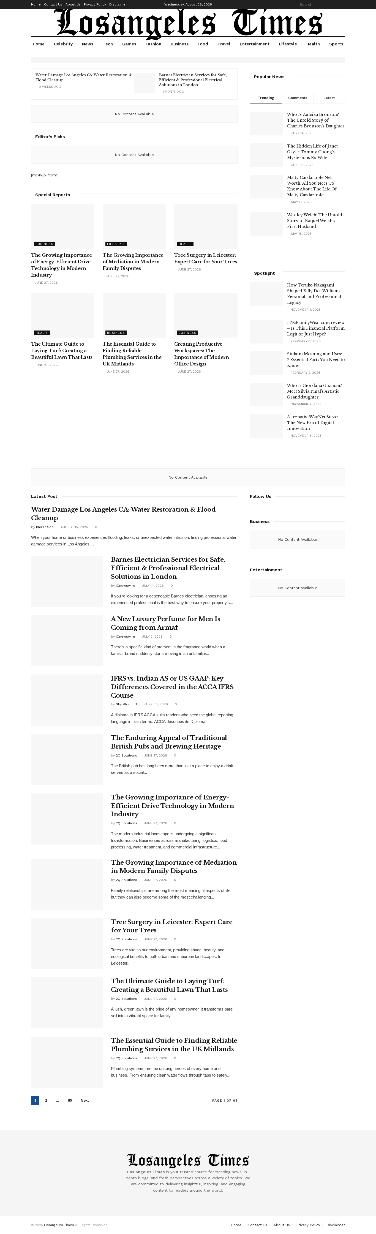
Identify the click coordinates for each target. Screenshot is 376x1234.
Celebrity (63, 44)
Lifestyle (288, 44)
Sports (336, 44)
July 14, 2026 (152, 586)
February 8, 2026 (305, 341)
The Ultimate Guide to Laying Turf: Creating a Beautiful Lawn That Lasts (61, 350)
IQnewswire (125, 586)
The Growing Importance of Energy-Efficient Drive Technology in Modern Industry (172, 806)
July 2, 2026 (152, 636)
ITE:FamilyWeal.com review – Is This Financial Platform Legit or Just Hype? (316, 328)
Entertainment (254, 44)
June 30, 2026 (155, 704)
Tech (108, 44)
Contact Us (53, 4)
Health (313, 44)
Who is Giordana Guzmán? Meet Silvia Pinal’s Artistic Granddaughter (314, 391)
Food (203, 44)
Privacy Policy (95, 4)
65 (70, 1100)
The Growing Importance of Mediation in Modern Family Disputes (133, 261)
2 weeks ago (49, 87)
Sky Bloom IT (126, 704)
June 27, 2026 (46, 283)
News (87, 44)
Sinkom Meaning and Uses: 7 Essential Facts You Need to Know (316, 359)
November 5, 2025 (305, 436)
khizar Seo (45, 527)
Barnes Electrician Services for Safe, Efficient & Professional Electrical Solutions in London (193, 80)
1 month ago (173, 92)
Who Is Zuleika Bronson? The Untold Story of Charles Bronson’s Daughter (316, 120)
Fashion (153, 44)
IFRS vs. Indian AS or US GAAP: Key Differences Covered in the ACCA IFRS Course (172, 687)
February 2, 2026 (305, 373)
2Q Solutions (126, 755)
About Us (73, 4)
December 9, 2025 (305, 404)
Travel (223, 44)
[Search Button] (342, 4)
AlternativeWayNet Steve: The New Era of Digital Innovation (312, 422)
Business (180, 44)
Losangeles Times (59, 1225)
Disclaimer (118, 4)
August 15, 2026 (73, 527)
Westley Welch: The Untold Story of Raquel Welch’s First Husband (314, 220)
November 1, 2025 (305, 310)
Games (129, 44)
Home (36, 4)
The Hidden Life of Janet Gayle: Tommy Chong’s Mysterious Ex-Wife (312, 152)
